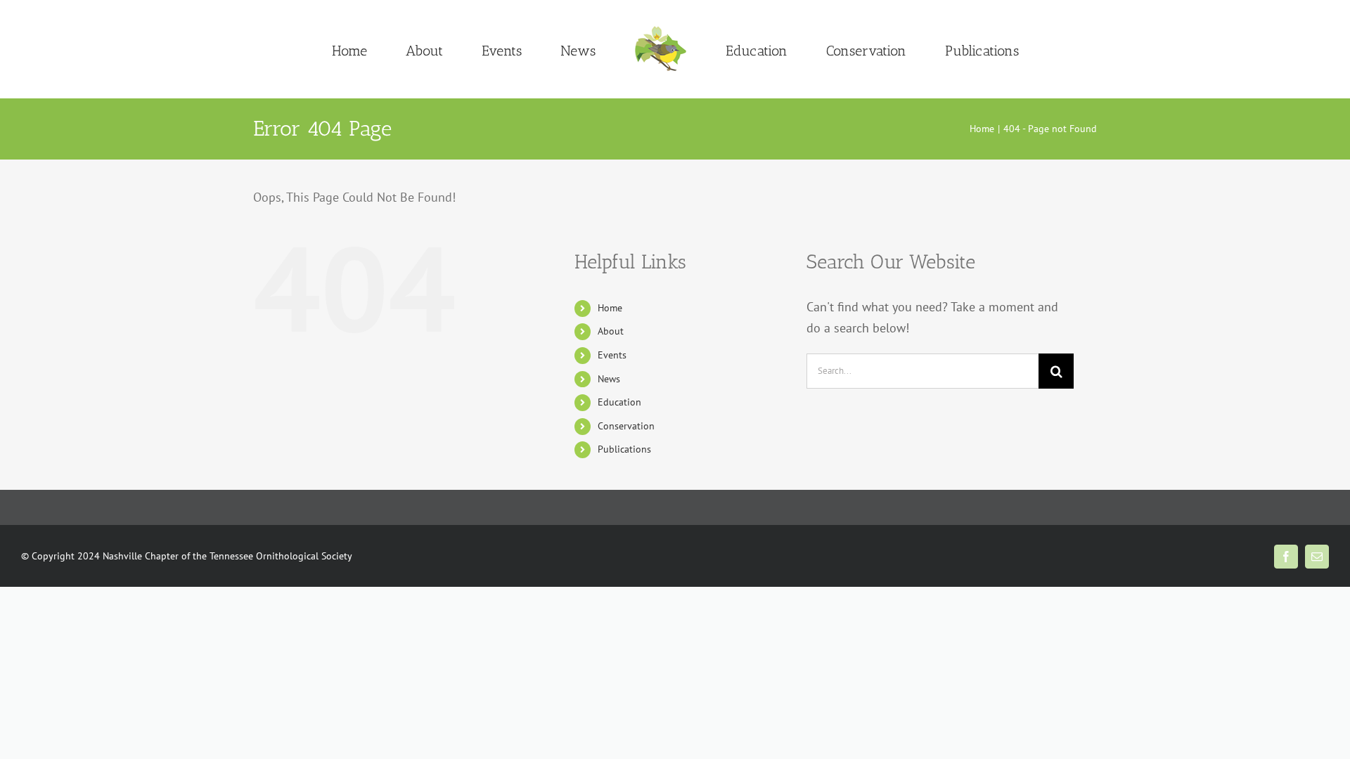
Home (610, 307)
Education (619, 402)
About (611, 331)
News (609, 378)
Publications (624, 449)
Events (612, 355)
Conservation (626, 426)
